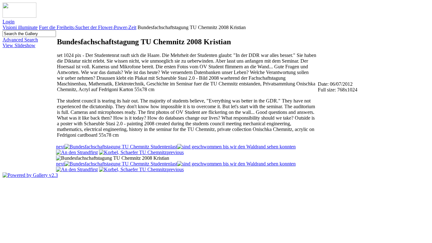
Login (9, 21)
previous (175, 152)
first (94, 152)
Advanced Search (20, 39)
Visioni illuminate (20, 27)
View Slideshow (19, 45)
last (173, 146)
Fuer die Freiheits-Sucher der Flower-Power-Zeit (87, 27)
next (60, 146)
